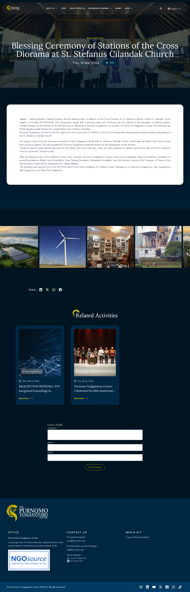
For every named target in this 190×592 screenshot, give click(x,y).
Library (118, 8)
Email (50, 453)
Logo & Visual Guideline (137, 537)
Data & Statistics (77, 8)
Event (63, 8)
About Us (51, 8)
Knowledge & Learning (99, 8)
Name (51, 443)
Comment (53, 428)
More (127, 8)
